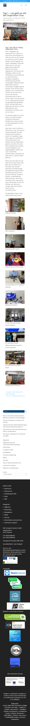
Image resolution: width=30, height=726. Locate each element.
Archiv (5, 472)
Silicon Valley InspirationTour (12, 463)
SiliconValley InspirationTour (13, 520)
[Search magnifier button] (26, 411)
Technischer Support (9, 465)
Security (5, 460)
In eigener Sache (8, 450)
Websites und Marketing (10, 468)
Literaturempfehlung (9, 455)
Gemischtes (6, 447)
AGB (5, 499)
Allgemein (6, 440)
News (6, 496)
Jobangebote (7, 452)
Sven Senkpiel (8, 18)
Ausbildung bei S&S (10, 494)
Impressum (7, 488)
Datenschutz (8, 491)
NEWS (5, 457)
